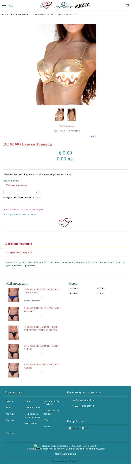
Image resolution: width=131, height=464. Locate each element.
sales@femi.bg (87, 400)
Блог (46, 420)
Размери (10, 433)
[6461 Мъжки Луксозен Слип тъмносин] (13, 295)
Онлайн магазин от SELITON (65, 461)
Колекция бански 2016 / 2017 (43, 14)
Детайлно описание (18, 243)
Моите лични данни (65, 454)
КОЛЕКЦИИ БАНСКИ (20, 14)
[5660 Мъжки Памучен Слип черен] (13, 351)
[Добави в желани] (123, 208)
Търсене (10, 420)
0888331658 (88, 406)
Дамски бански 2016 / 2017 (68, 14)
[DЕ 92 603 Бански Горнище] (65, 104)
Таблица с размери (16, 185)
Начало (5, 14)
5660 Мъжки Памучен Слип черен (41, 347)
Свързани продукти (19, 252)
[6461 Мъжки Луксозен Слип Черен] (13, 370)
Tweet (92, 136)
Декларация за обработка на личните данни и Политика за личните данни (66, 449)
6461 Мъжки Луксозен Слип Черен (41, 366)
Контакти (10, 414)
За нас (9, 407)
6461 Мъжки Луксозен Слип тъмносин (41, 291)
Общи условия (32, 407)
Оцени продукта (66, 126)
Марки (47, 426)
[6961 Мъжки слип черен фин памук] (13, 314)
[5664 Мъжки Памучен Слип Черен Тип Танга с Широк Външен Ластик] (13, 333)
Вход (27, 401)
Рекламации (31, 423)
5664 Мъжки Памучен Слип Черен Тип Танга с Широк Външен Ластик (41, 329)
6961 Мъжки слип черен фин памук (42, 310)
